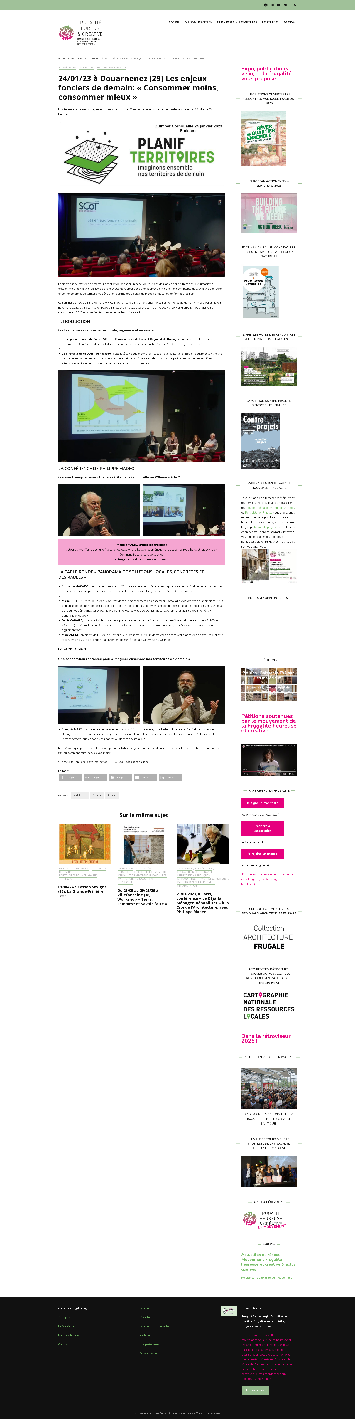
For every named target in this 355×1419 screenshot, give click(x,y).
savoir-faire (147, 879)
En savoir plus (255, 1390)
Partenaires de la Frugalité (78, 875)
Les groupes (248, 22)
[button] (70, 777)
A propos (64, 1317)
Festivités (65, 872)
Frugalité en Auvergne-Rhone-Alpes (142, 875)
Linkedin (145, 1317)
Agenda (289, 22)
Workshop (125, 868)
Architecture (80, 795)
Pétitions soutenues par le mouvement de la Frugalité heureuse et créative (268, 723)
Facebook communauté (154, 1326)
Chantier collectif (130, 872)
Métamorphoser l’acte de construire (202, 879)
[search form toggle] (295, 5)
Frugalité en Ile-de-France (195, 872)
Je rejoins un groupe (263, 854)
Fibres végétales (157, 872)
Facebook (146, 1308)
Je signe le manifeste (262, 803)
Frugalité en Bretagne (111, 67)
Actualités (86, 67)
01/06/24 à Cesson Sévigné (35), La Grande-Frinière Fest (82, 891)
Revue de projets (265, 527)
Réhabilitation (187, 886)
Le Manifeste (66, 1326)
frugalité (112, 795)
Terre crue (66, 879)
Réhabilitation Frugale (258, 512)
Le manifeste (225, 22)
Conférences (67, 67)
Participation (127, 879)
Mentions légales (69, 1335)
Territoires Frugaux (284, 508)
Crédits (62, 1344)
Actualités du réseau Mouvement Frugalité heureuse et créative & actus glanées (268, 1262)
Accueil (174, 22)
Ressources (270, 22)
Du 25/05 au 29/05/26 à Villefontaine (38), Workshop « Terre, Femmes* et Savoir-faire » (142, 897)
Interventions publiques (194, 875)
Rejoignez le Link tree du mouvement (266, 1278)
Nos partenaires (149, 1344)
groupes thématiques (259, 508)
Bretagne (97, 795)
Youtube (145, 1335)
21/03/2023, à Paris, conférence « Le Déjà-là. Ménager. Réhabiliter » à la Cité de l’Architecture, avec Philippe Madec (203, 902)
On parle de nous (150, 1353)
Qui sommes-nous (198, 22)
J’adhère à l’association (262, 828)
